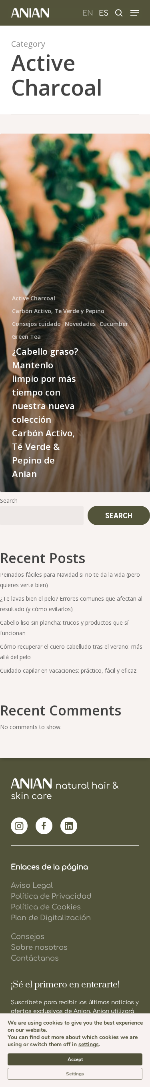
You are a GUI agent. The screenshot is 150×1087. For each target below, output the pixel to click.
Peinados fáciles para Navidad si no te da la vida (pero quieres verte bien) (70, 580)
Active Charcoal (33, 298)
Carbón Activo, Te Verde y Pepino (58, 311)
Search (9, 500)
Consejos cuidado (36, 324)
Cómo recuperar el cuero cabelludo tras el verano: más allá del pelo (71, 652)
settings (88, 1044)
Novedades (80, 324)
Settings (75, 1074)
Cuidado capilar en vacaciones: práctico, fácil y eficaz (68, 670)
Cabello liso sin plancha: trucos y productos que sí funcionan (64, 628)
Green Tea (26, 336)
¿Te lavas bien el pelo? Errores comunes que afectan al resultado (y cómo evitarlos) (71, 604)
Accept (75, 1059)
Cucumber (114, 324)
